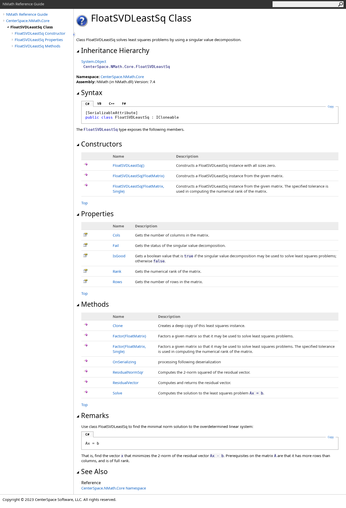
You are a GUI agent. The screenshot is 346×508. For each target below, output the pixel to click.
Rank (117, 271)
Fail (116, 245)
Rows (117, 281)
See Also (94, 471)
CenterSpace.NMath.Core (27, 20)
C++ (111, 103)
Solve (117, 392)
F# (124, 103)
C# (87, 104)
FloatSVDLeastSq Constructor (40, 33)
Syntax (91, 92)
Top (84, 202)
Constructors (101, 144)
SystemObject (93, 61)
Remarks (95, 415)
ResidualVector (126, 382)
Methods (95, 304)
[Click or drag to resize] (74, 35)
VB (99, 103)
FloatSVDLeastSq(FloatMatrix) (138, 175)
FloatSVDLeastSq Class (31, 26)
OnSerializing (124, 361)
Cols (116, 235)
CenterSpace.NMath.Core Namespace (113, 488)
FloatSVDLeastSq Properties (39, 39)
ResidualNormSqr (128, 372)
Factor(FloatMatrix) (129, 335)
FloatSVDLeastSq (128, 165)
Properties (97, 213)
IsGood (119, 255)
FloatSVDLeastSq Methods (37, 45)
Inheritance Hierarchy (115, 50)
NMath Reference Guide (27, 14)
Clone (118, 325)
